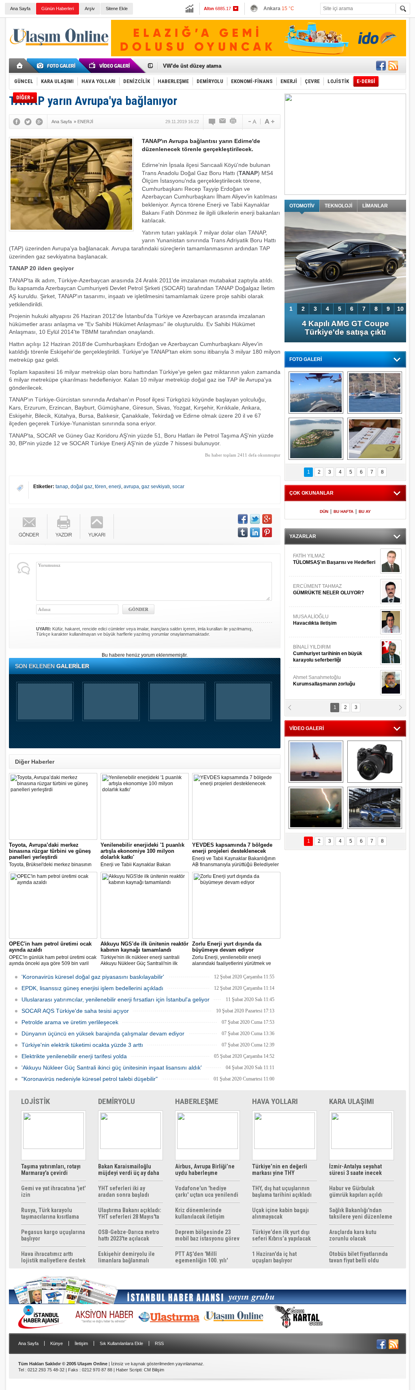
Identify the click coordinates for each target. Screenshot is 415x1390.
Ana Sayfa (20, 8)
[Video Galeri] (110, 65)
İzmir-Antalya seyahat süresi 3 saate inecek (355, 1169)
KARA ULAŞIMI (351, 1101)
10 (400, 308)
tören (100, 486)
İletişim (81, 1343)
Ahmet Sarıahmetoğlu (324, 574)
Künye (56, 1343)
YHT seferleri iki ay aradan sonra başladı (123, 1191)
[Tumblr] (243, 532)
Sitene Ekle (117, 8)
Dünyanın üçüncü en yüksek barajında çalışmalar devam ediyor (102, 1033)
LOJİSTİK (35, 1101)
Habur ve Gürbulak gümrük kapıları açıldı (356, 1191)
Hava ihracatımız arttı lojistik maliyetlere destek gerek (53, 1257)
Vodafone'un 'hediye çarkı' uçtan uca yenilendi (206, 1191)
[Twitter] (28, 121)
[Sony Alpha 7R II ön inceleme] (374, 762)
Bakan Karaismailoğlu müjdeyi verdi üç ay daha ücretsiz (128, 1169)
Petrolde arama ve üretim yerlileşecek (69, 1022)
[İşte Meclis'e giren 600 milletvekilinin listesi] (374, 439)
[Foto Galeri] (57, 65)
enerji (115, 486)
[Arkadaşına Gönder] (223, 121)
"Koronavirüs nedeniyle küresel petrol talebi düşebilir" (89, 1079)
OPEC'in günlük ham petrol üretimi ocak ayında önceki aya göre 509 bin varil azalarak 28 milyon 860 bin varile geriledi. (52, 954)
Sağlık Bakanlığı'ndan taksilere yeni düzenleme (360, 1213)
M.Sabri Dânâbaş (318, 634)
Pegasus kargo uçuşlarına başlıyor (53, 1235)
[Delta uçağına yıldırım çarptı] (316, 808)
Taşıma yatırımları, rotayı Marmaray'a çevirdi (51, 1169)
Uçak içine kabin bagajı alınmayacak (280, 1213)
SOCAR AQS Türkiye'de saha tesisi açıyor (75, 1011)
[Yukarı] (97, 526)
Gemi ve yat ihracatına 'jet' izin (53, 1191)
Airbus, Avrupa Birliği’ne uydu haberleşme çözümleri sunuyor (205, 1169)
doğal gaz (81, 486)
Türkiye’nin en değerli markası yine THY (279, 1169)
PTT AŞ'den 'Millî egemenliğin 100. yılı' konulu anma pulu (201, 1257)
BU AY (365, 511)
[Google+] (39, 121)
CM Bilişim (154, 1369)
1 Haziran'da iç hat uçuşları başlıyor (274, 1257)
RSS (159, 1343)
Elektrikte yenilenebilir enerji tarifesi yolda (74, 1056)
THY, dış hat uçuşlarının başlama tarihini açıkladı (282, 1191)
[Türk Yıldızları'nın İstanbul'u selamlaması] (316, 393)
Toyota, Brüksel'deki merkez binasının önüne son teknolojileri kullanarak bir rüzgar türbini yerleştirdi (50, 855)
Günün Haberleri (57, 8)
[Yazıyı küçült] (252, 121)
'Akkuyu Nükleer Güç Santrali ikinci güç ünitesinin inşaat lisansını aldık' (111, 1067)
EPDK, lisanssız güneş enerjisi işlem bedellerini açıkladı (92, 988)
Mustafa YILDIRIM (333, 665)
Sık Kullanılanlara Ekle (121, 1343)
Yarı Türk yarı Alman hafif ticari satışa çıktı (345, 327)
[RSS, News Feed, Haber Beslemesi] (393, 65)
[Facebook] (16, 121)
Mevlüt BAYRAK (323, 604)
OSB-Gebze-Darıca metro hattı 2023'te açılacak (128, 1235)
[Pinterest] (267, 532)
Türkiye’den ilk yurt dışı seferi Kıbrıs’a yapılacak (281, 1235)
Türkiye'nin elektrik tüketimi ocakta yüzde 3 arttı (82, 1045)
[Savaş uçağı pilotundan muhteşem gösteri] (316, 762)
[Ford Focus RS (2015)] (374, 808)
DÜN (324, 511)
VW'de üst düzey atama (192, 66)
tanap (62, 486)
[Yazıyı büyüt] (269, 121)
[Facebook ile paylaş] (381, 65)
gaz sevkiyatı (155, 486)
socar (178, 486)
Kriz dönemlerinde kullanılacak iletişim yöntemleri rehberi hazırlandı (200, 1213)
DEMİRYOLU (116, 1101)
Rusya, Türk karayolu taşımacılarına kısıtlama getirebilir (50, 1213)
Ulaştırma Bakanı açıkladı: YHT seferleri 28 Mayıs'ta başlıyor (129, 1213)
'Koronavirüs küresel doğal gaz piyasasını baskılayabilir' (92, 977)
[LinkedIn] (255, 532)
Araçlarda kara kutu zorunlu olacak (352, 1235)
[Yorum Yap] (212, 121)
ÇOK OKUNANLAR (311, 493)
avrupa (131, 486)
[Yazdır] (233, 121)
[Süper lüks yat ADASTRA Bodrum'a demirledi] (374, 393)
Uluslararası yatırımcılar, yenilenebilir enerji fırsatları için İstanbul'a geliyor (115, 999)
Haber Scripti (128, 1369)
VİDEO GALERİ (306, 728)
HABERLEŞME (196, 1101)
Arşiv (90, 8)
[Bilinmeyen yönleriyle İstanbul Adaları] (316, 439)
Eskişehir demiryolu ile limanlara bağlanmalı (126, 1257)
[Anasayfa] (20, 65)
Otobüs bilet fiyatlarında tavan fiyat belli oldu (358, 1257)
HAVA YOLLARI (275, 1101)
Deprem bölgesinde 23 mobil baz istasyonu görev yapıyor (207, 1235)
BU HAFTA (343, 511)
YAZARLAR (302, 536)
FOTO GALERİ (305, 359)
